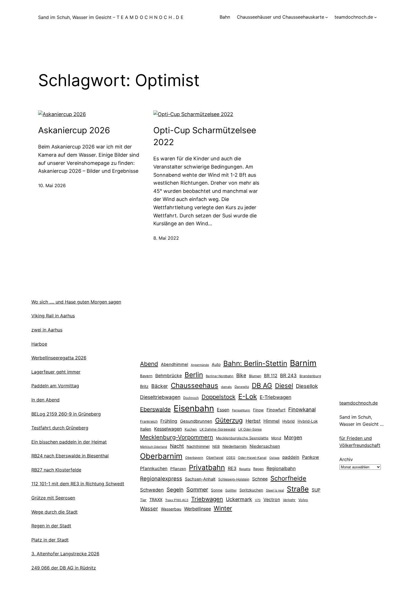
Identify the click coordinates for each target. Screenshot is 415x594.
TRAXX (155, 499)
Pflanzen (178, 468)
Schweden (152, 490)
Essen (223, 409)
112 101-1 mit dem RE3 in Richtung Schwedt (77, 483)
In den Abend (45, 400)
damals (226, 387)
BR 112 (270, 375)
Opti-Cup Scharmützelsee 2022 (204, 136)
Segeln (175, 489)
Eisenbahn (194, 408)
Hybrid (288, 421)
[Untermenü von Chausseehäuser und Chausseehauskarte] (326, 17)
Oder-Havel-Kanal (252, 458)
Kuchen (191, 429)
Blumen (255, 376)
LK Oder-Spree (250, 429)
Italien (145, 429)
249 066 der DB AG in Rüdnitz (63, 568)
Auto (216, 364)
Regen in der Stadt (51, 526)
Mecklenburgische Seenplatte (242, 438)
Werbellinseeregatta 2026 (58, 358)
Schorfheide (288, 478)
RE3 (232, 468)
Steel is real (275, 490)
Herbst (253, 421)
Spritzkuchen (251, 490)
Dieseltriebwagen (160, 397)
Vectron (271, 499)
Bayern (146, 376)
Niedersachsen (265, 446)
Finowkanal (302, 409)
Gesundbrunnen (196, 421)
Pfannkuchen (153, 468)
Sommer (197, 489)
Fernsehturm (241, 410)
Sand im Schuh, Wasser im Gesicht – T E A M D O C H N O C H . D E (111, 17)
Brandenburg (310, 376)
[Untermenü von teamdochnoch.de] (375, 17)
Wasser (149, 508)
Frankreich (149, 421)
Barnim (303, 363)
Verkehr (289, 500)
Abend (149, 363)
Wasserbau (171, 508)
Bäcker (159, 386)
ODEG (230, 458)
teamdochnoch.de (358, 403)
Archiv (346, 459)
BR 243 (288, 375)
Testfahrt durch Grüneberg (59, 428)
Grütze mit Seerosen (53, 498)
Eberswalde (155, 409)
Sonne (216, 490)
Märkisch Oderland (153, 447)
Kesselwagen (168, 429)
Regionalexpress (161, 478)
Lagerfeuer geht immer (55, 372)
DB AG (262, 385)
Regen (258, 469)
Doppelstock (218, 396)
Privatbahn (207, 467)
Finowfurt (276, 409)
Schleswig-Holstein (233, 479)
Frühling (168, 421)
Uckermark (239, 499)
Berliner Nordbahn (219, 376)
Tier (143, 500)
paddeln (290, 457)
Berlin (194, 375)
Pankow (310, 457)
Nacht (177, 446)
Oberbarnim (161, 455)
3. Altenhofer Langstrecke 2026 (65, 553)
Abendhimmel (174, 364)
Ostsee (274, 458)
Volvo (303, 499)
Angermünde (200, 365)
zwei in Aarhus (46, 330)
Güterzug (229, 420)
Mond (276, 438)
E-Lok (247, 396)
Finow (258, 410)
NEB (216, 446)
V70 (258, 500)
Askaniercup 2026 (74, 130)
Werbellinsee (197, 509)
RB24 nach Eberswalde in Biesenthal (70, 455)
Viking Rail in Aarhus (53, 315)
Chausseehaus (194, 385)
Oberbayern (194, 458)
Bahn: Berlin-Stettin (255, 363)
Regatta (244, 469)
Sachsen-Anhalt (200, 479)
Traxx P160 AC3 (176, 500)
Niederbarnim (234, 446)
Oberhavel (214, 457)
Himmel (271, 421)
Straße (298, 489)
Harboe (39, 344)
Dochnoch (191, 398)
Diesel (284, 385)
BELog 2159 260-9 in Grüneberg (66, 414)
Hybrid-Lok (308, 421)
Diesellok (307, 386)
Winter (223, 508)
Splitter (231, 490)
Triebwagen (207, 499)
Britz (144, 386)
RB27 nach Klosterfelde (56, 470)
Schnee (260, 479)
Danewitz (242, 387)
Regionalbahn (281, 468)
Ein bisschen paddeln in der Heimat (69, 442)
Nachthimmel (198, 446)
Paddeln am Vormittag (55, 385)
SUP (316, 490)
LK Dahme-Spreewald (217, 429)
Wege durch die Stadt (54, 512)
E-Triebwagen (275, 397)
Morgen (293, 437)
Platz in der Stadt (50, 540)
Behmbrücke (168, 375)
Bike (241, 375)
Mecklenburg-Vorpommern (176, 437)
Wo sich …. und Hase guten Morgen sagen (76, 302)
